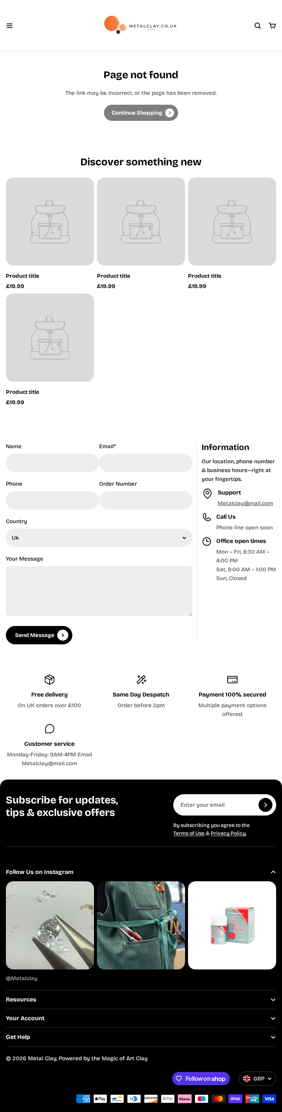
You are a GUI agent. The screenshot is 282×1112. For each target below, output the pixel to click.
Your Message (24, 558)
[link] (141, 113)
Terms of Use (189, 833)
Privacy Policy (228, 833)
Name (14, 446)
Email (107, 446)
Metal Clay (42, 1058)
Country (16, 521)
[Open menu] (9, 25)
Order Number (118, 484)
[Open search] (257, 25)
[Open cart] (272, 25)
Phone (14, 484)
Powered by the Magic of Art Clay (103, 1058)
